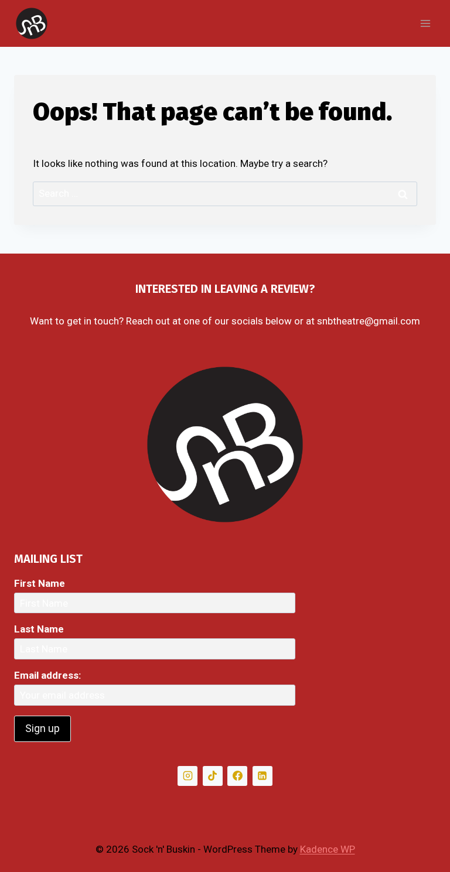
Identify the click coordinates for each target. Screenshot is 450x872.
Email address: (47, 675)
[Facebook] (237, 776)
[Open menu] (425, 23)
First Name (39, 583)
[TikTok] (213, 776)
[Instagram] (187, 776)
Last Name (39, 629)
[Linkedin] (262, 776)
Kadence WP (327, 849)
